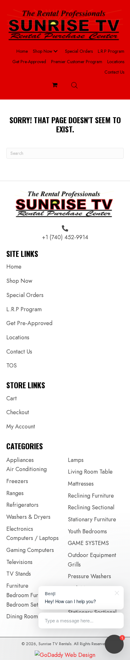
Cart (11, 398)
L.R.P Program (24, 309)
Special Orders (25, 295)
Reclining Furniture (91, 496)
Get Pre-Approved (29, 323)
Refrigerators (22, 505)
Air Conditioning (26, 469)
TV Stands (18, 574)
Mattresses (81, 484)
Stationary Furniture (92, 519)
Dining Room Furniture (34, 616)
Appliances (20, 460)
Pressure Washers (89, 576)
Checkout (17, 412)
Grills (74, 564)
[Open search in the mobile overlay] (74, 85)
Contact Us (19, 352)
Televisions (19, 562)
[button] (55, 51)
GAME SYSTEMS (88, 543)
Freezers (17, 481)
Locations (17, 337)
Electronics (19, 529)
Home (13, 267)
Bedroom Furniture (29, 595)
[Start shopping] (55, 85)
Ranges (15, 493)
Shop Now (19, 281)
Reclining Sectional (91, 507)
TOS (11, 365)
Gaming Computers (30, 550)
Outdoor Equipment (92, 555)
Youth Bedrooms (87, 531)
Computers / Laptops (32, 538)
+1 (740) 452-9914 (65, 237)
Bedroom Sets (23, 605)
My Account (20, 426)
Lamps (76, 460)
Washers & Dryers (28, 517)
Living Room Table (90, 472)
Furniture (17, 586)
